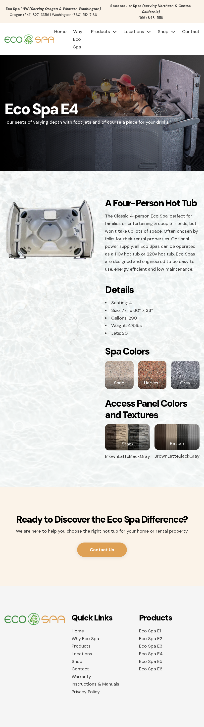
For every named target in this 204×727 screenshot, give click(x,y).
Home (60, 32)
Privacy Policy (86, 692)
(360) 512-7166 (84, 14)
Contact (191, 32)
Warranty (81, 677)
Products (100, 32)
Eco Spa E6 (150, 669)
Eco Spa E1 (150, 631)
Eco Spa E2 (150, 639)
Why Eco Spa (77, 39)
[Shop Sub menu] (173, 32)
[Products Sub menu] (114, 32)
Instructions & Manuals (95, 684)
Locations (134, 32)
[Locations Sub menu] (149, 32)
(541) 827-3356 (36, 14)
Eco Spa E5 (150, 661)
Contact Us (102, 550)
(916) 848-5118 (151, 17)
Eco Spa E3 (150, 646)
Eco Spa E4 (151, 654)
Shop (163, 32)
